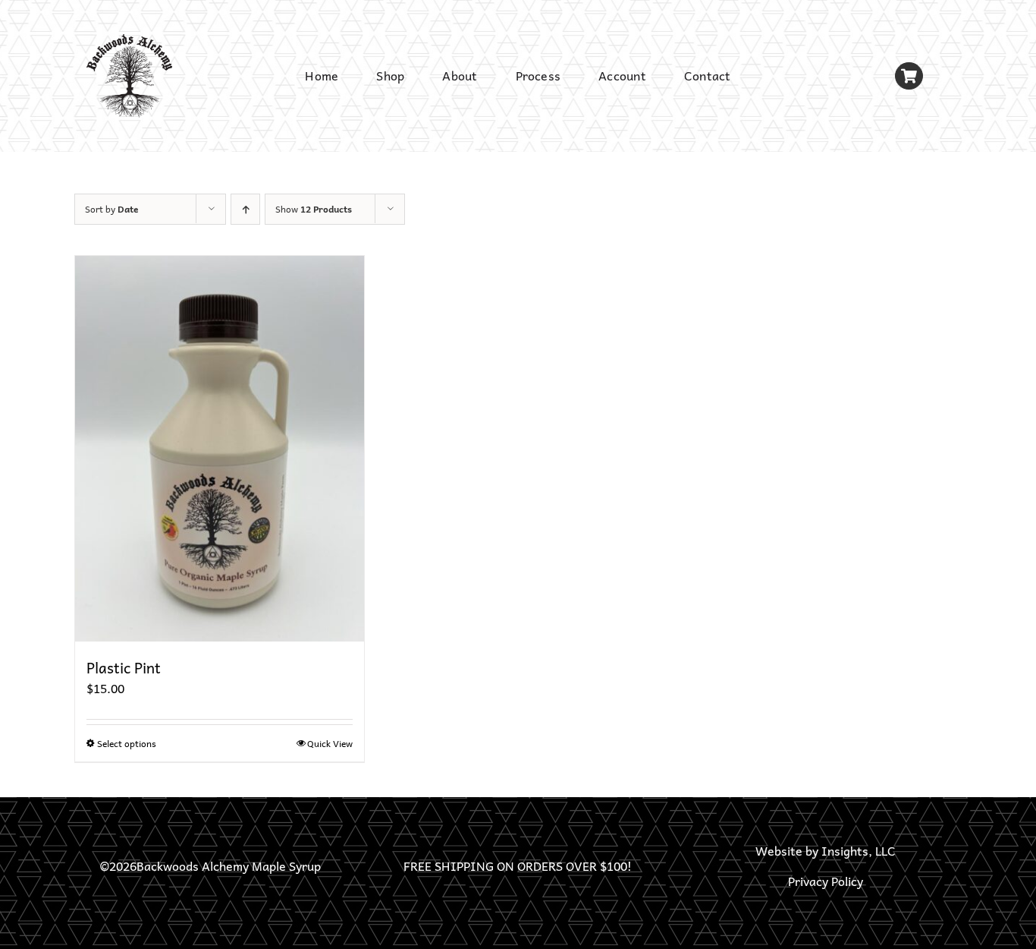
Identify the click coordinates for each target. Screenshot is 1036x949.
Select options (126, 743)
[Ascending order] (245, 209)
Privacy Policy (825, 881)
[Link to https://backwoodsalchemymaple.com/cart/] (909, 76)
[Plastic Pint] (219, 449)
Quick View (330, 743)
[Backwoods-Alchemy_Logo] (129, 40)
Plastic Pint (123, 667)
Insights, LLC (858, 850)
